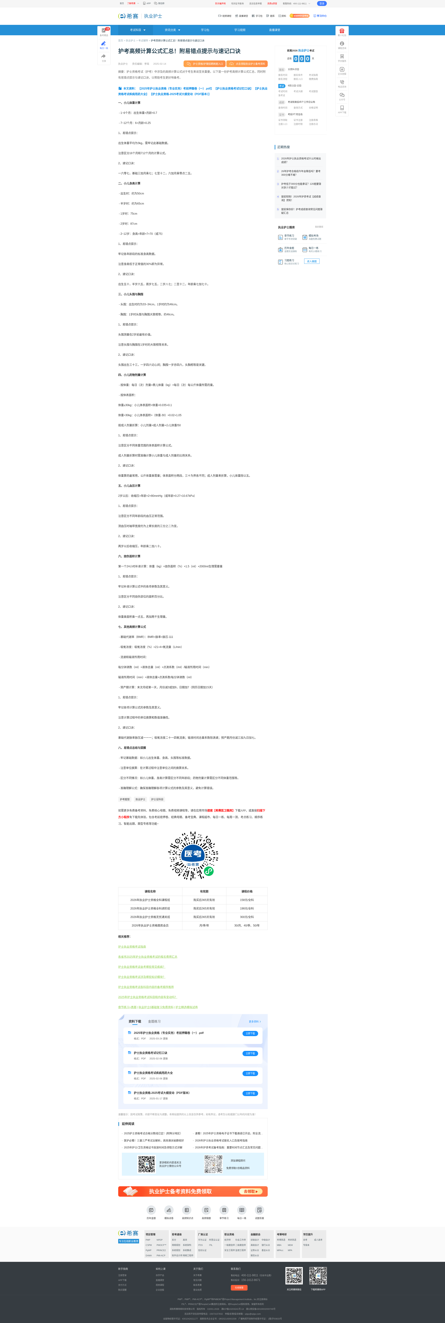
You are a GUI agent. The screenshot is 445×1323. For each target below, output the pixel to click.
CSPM (149, 1245)
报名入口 (298, 79)
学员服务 (342, 61)
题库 (272, 16)
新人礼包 (342, 35)
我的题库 (319, 227)
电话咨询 (342, 87)
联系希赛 (197, 1285)
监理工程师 (240, 1250)
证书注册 (298, 120)
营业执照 (197, 1290)
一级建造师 (229, 1245)
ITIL (211, 1245)
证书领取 (282, 120)
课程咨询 (342, 48)
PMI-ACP (161, 1255)
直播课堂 (243, 16)
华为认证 (202, 1240)
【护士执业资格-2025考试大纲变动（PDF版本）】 (180, 94)
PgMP (148, 1250)
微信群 (161, 3)
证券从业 (255, 1250)
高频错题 (206, 1218)
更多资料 (254, 1021)
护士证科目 (157, 799)
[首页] (128, 16)
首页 (122, 3)
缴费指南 (313, 79)
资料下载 (135, 1021)
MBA (279, 1245)
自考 (305, 1240)
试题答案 (259, 1218)
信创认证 (202, 1250)
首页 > (122, 40)
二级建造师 (240, 1245)
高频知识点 (187, 1218)
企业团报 (342, 74)
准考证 (281, 95)
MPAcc (280, 1250)
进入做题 (312, 261)
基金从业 (266, 1250)
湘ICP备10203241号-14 (232, 1309)
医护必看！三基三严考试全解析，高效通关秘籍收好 (154, 1140)
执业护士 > (132, 40)
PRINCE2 (161, 1250)
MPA (290, 1250)
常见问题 (197, 1280)
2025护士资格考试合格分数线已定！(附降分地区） (153, 1133)
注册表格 (313, 120)
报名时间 (282, 75)
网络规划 (176, 1245)
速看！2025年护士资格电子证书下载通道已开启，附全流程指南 (231, 1133)
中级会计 (266, 1240)
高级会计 (255, 1245)
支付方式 (122, 1285)
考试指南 (313, 75)
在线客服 (239, 1288)
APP (148, 3)
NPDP (160, 1240)
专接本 (306, 1245)
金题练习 (154, 1021)
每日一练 (241, 1218)
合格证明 (313, 107)
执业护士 (140, 799)
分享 (104, 61)
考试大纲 (298, 91)
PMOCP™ (161, 1245)
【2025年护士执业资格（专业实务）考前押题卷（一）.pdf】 (175, 88)
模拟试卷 (168, 1218)
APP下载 (342, 112)
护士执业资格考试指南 (132, 946)
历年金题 (151, 1218)
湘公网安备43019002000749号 (261, 1309)
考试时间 (282, 91)
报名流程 (282, 79)
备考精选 (104, 32)
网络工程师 (188, 1255)
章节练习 (224, 1218)
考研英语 (292, 1240)
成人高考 (318, 1240)
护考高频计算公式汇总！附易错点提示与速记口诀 (177, 40)
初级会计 (255, 1240)
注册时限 (298, 124)
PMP (148, 1240)
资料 (284, 16)
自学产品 (160, 1275)
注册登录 (122, 1275)
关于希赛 (197, 1275)
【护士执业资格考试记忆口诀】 (233, 88)
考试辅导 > (144, 40)
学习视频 (239, 29)
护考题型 (125, 799)
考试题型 (313, 91)
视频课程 (226, 16)
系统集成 (187, 1250)
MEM (290, 1245)
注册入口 (282, 124)
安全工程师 (229, 1250)
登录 (321, 3)
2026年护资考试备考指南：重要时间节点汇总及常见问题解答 (230, 1147)
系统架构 (187, 1245)
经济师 (227, 1240)
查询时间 (282, 107)
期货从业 (255, 1255)
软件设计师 (177, 1255)
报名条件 (298, 75)
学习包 (258, 16)
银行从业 (266, 1245)
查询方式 (298, 107)
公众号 (342, 100)
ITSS (200, 1245)
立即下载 (250, 1033)
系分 (174, 1240)
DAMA (149, 1255)
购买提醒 (122, 1290)
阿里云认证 (214, 1240)
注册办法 (313, 124)
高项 (185, 1240)
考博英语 (281, 1240)
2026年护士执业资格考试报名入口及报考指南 (221, 1140)
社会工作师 (240, 1240)
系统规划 (176, 1250)
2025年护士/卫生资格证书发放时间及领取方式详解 (153, 1147)
